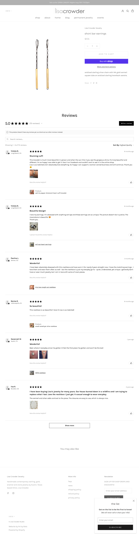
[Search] (128, 11)
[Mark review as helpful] (131, 182)
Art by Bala (22, 526)
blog (67, 18)
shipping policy (74, 489)
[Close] (134, 501)
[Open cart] (133, 11)
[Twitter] (93, 83)
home (58, 18)
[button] (41, 123)
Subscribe (115, 527)
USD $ (7, 11)
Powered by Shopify (17, 530)
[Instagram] (13, 493)
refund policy (73, 494)
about (47, 18)
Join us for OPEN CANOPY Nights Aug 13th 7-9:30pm (69, 2)
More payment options (106, 67)
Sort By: (116, 145)
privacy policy (74, 498)
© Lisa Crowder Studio (16, 522)
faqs (70, 481)
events (100, 18)
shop (37, 18)
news (70, 485)
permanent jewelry (83, 18)
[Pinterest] (96, 83)
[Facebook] (91, 83)
